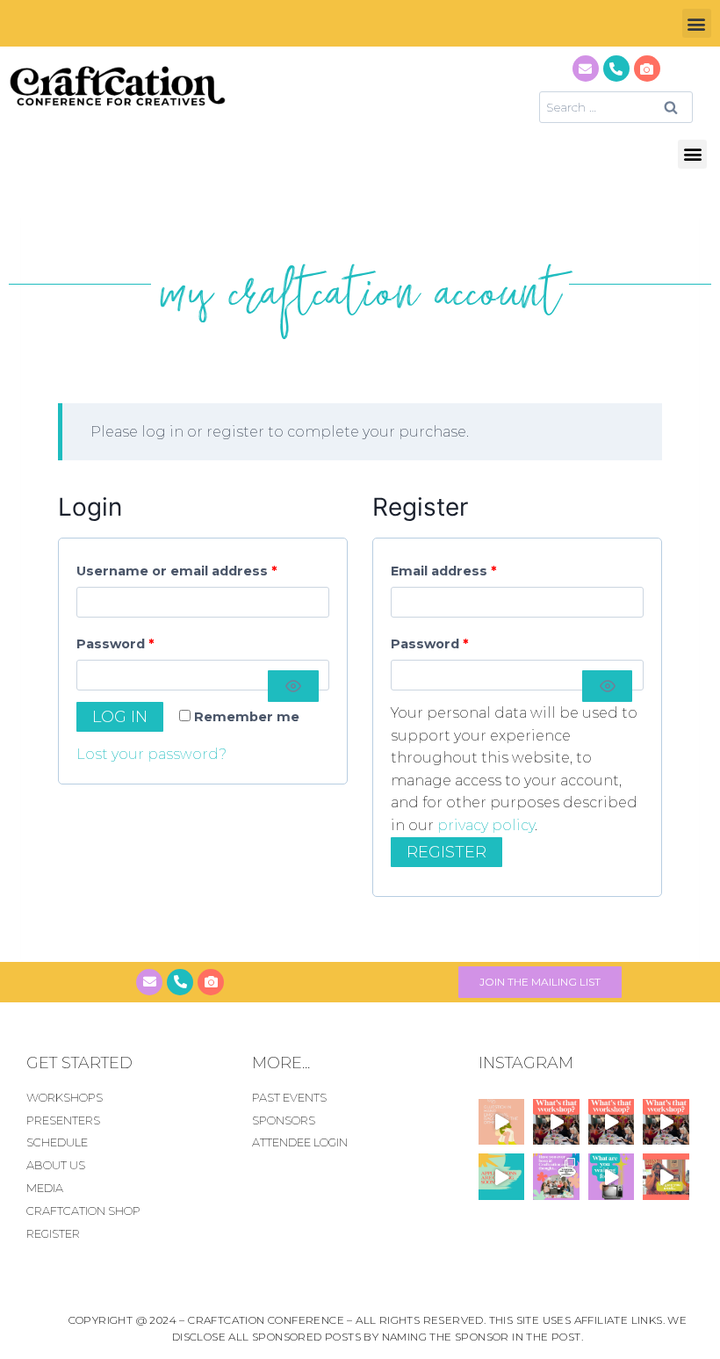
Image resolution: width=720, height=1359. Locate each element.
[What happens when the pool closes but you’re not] (556, 1122)
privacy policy (486, 825)
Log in (120, 716)
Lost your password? (151, 754)
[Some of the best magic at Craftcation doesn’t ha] (556, 1176)
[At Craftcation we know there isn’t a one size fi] (611, 1176)
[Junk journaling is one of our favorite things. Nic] (501, 1122)
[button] (696, 23)
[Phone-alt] (616, 68)
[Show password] (293, 686)
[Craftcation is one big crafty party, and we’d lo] (501, 1176)
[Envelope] (585, 68)
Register (446, 852)
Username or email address (180, 567)
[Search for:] (616, 106)
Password (119, 640)
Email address (448, 567)
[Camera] (647, 68)
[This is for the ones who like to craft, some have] (666, 1176)
